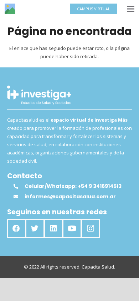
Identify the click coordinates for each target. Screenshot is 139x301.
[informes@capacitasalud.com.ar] (19, 197)
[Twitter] (35, 228)
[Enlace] (10, 9)
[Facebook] (16, 228)
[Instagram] (90, 228)
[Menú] (131, 9)
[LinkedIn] (53, 228)
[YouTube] (72, 228)
